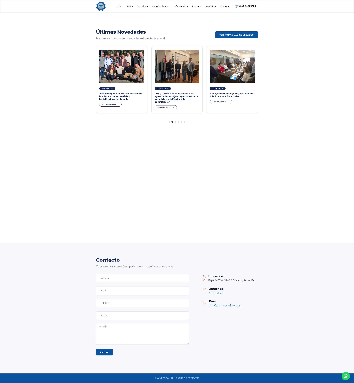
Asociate (210, 6)
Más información (109, 104)
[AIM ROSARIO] (346, 376)
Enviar (104, 352)
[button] (169, 122)
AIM (129, 6)
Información (180, 6)
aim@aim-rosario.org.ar (225, 305)
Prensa (195, 6)
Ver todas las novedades (236, 35)
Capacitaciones (160, 6)
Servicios (141, 6)
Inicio (118, 6)
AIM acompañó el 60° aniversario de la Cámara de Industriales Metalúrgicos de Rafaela (120, 96)
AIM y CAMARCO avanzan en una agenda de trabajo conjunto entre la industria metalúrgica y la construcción (176, 97)
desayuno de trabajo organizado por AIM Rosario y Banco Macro (232, 95)
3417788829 (216, 293)
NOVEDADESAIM (247, 6)
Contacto (225, 6)
